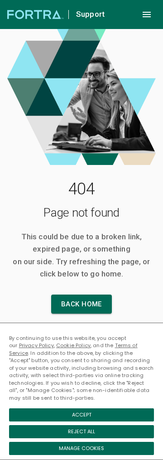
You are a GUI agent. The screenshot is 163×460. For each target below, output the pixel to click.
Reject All (81, 431)
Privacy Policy (36, 345)
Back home (81, 304)
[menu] (147, 14)
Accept (81, 414)
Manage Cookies (81, 448)
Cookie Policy (73, 345)
